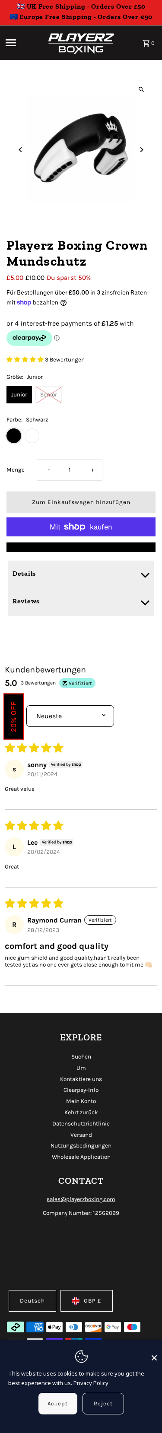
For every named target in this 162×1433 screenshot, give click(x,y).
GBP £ (93, 1300)
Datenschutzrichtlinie (81, 1123)
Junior (19, 394)
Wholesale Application (81, 1157)
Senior (48, 394)
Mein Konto (81, 1101)
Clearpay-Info (81, 1090)
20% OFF (14, 716)
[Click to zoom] (141, 89)
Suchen (81, 1056)
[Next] (141, 149)
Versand (81, 1135)
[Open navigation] (22, 43)
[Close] (154, 1354)
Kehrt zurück (81, 1112)
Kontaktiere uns (81, 1079)
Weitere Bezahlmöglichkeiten (81, 547)
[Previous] (20, 149)
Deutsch (32, 1300)
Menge (15, 469)
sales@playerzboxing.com (81, 1199)
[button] (25, 359)
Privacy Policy (90, 1383)
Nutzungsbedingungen (81, 1145)
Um (81, 1068)
